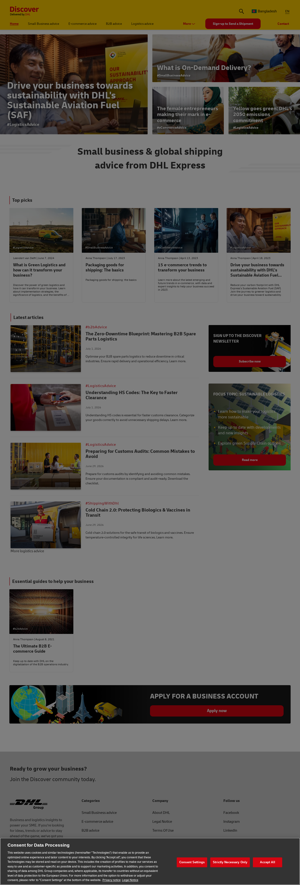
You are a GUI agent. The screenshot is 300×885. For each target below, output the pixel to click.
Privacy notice (111, 880)
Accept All (267, 862)
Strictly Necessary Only (230, 862)
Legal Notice (130, 880)
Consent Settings (192, 862)
